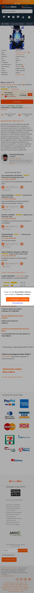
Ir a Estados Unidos (17, 299)
